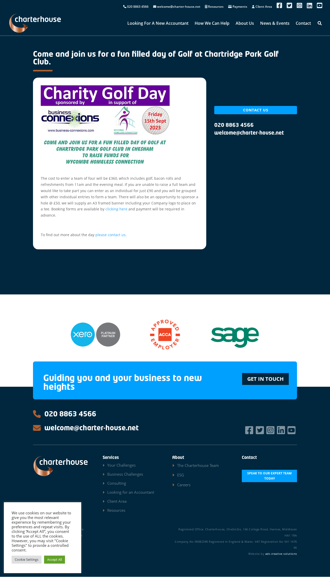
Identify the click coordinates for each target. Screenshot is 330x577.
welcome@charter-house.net (178, 7)
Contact (303, 23)
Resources (215, 7)
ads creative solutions (281, 554)
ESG (180, 474)
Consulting (116, 483)
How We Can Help (212, 23)
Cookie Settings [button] (26, 559)
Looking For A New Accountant (157, 23)
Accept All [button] (54, 559)
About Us (245, 23)
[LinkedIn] (281, 430)
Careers (184, 484)
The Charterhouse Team (198, 465)
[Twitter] (260, 430)
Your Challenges (121, 465)
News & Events (275, 23)
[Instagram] (271, 430)
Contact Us (255, 110)
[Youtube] (292, 430)
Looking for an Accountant (130, 492)
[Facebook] (250, 430)
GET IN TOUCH (265, 378)
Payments (239, 7)
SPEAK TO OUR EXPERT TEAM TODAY (269, 476)
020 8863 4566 (137, 7)
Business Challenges (125, 474)
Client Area (263, 7)
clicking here (116, 209)
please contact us (110, 234)
